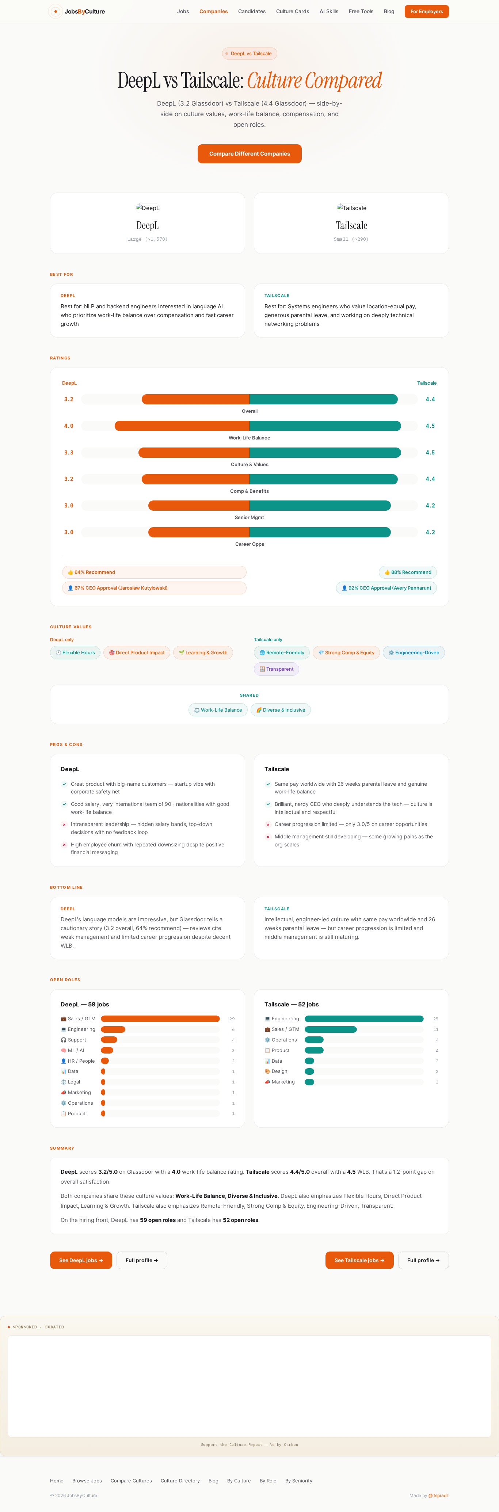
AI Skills (329, 11)
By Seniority (298, 1481)
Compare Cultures (131, 1481)
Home (57, 1481)
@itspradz (438, 1495)
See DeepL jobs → (81, 1260)
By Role (268, 1481)
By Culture (239, 1481)
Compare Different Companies (249, 153)
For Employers (427, 11)
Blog (389, 11)
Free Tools (361, 11)
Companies (213, 11)
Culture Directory (180, 1481)
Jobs (183, 11)
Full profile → (142, 1260)
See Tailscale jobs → (360, 1260)
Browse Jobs (87, 1481)
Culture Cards (292, 11)
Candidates (252, 11)
